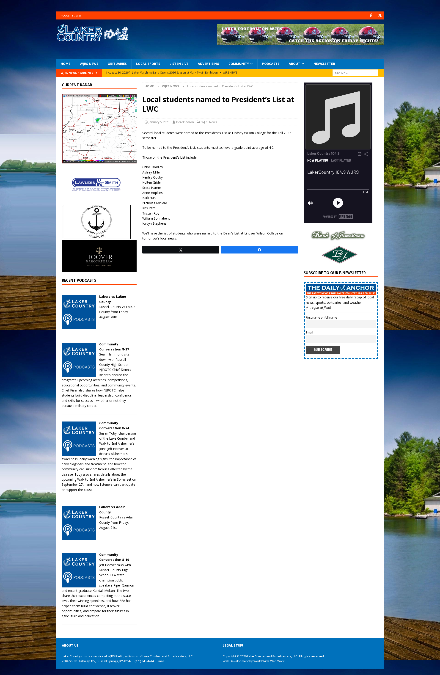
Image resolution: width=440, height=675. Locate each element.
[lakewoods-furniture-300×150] (96, 236)
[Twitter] (380, 15)
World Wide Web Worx (269, 661)
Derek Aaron (185, 122)
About (294, 63)
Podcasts (270, 63)
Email (309, 332)
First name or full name (321, 318)
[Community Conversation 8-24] (79, 453)
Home (65, 63)
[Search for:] (355, 72)
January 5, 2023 (159, 122)
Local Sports (148, 63)
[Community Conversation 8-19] (79, 585)
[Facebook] (371, 15)
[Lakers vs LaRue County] (79, 327)
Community (238, 63)
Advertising (208, 63)
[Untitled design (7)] (338, 262)
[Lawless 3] (96, 201)
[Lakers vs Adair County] (79, 537)
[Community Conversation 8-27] (79, 374)
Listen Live (179, 63)
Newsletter (324, 63)
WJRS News (89, 63)
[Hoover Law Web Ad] (99, 269)
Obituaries (117, 63)
